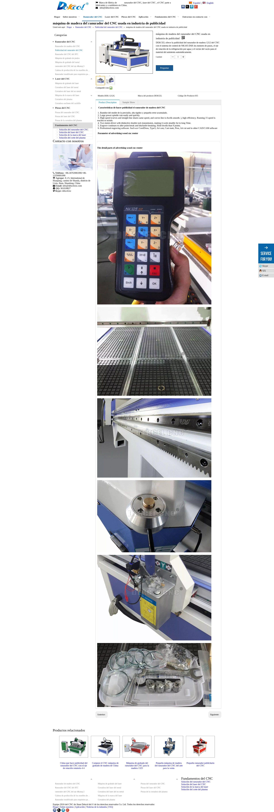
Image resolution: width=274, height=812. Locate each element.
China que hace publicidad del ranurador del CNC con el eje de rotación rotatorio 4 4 (73, 765)
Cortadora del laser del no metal (68, 91)
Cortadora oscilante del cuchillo (68, 103)
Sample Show (128, 102)
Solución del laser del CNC (71, 132)
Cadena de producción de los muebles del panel (74, 70)
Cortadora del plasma (63, 99)
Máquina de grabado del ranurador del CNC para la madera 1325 (137, 765)
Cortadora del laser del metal (66, 87)
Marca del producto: (146, 96)
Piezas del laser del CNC (65, 116)
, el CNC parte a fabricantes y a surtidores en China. (133, 3)
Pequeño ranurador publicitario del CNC (200, 764)
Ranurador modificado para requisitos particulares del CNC (74, 74)
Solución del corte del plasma (72, 137)
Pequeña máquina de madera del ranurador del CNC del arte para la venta (169, 765)
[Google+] (196, 6)
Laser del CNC (62, 79)
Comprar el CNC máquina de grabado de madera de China (105, 764)
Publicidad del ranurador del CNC (69, 50)
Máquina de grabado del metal (67, 62)
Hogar (56, 807)
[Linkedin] (191, 6)
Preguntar (164, 68)
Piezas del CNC (62, 108)
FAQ (110, 807)
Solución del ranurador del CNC (73, 129)
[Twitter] (187, 6)
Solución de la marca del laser (72, 135)
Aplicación (80, 807)
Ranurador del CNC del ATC (66, 54)
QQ (264, 270)
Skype (265, 266)
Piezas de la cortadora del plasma (68, 120)
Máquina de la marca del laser (67, 95)
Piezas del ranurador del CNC (67, 112)
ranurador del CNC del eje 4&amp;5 (69, 66)
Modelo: (101, 96)
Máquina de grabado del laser (67, 83)
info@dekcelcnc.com (109, 8)
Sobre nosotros (66, 807)
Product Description (108, 102)
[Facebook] (183, 6)
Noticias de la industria (96, 807)
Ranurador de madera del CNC (67, 46)
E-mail (265, 275)
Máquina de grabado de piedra (67, 58)
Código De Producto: (186, 96)
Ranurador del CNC (65, 42)
